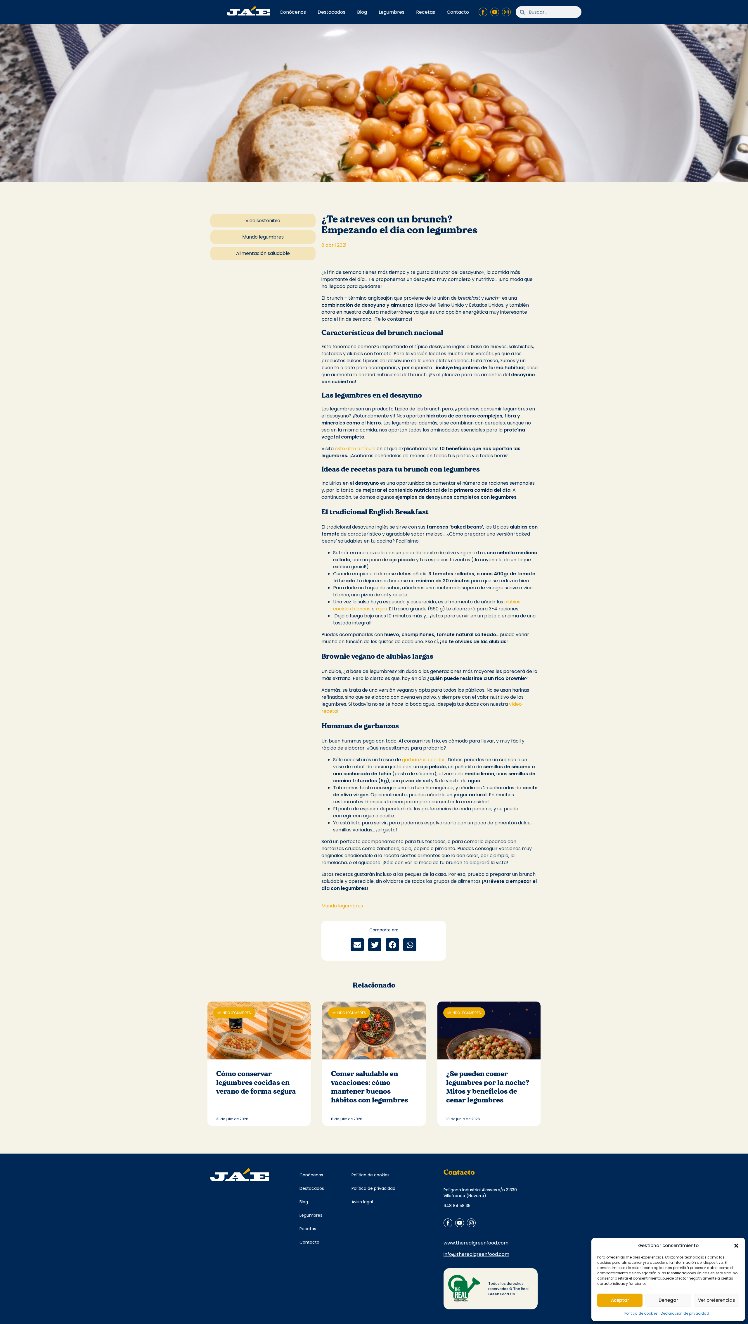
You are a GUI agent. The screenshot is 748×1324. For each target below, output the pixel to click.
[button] (736, 1246)
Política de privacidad (373, 1188)
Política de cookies (641, 1313)
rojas (381, 608)
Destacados (331, 12)
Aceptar (620, 1300)
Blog (362, 12)
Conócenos (293, 12)
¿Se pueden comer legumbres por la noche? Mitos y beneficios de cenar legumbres (487, 1087)
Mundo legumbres (263, 237)
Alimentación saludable (263, 253)
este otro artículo (355, 448)
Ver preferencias (716, 1300)
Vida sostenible (262, 220)
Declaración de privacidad (685, 1313)
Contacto (458, 12)
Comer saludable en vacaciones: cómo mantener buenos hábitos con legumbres (370, 1087)
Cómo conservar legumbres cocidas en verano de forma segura (256, 1082)
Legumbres (391, 12)
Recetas (425, 12)
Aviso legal (362, 1202)
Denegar (668, 1300)
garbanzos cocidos (424, 759)
